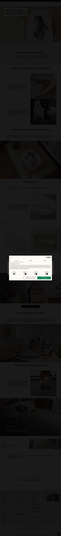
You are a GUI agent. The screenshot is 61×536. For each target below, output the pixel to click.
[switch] (25, 274)
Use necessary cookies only (30, 277)
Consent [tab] (16, 260)
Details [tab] (30, 260)
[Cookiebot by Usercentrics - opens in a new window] (47, 257)
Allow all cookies (44, 277)
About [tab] (45, 260)
